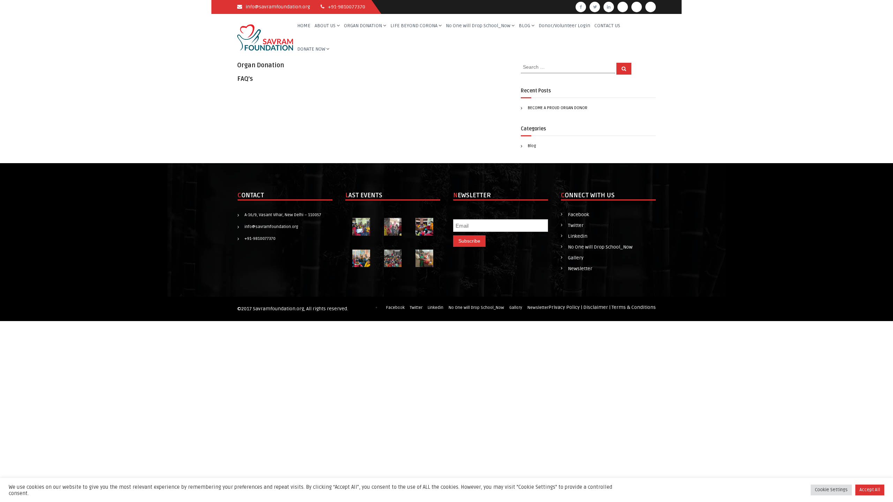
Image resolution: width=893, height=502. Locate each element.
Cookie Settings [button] (831, 490)
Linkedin (577, 236)
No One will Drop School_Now (478, 26)
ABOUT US (325, 26)
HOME (303, 26)
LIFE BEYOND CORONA (413, 26)
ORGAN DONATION (363, 26)
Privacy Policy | (565, 307)
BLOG (524, 26)
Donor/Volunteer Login (564, 26)
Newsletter (580, 269)
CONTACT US (607, 26)
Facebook (578, 215)
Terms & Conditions (633, 307)
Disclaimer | (597, 307)
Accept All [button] (870, 490)
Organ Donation (260, 65)
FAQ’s (245, 79)
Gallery (576, 258)
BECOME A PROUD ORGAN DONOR (557, 108)
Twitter (576, 225)
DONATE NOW (311, 49)
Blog (532, 146)
